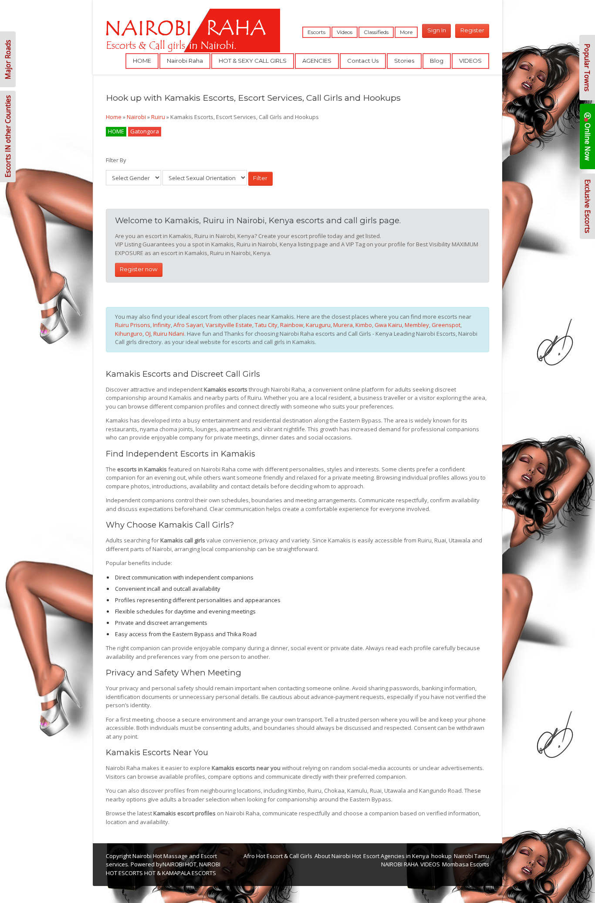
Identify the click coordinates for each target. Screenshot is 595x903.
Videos (344, 32)
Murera (343, 325)
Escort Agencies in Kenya (396, 856)
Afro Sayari (188, 325)
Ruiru (158, 117)
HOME (142, 60)
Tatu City (266, 325)
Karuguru (318, 325)
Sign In (436, 30)
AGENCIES (316, 60)
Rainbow (291, 325)
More (406, 32)
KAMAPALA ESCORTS (189, 873)
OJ (148, 333)
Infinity (162, 325)
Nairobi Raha (185, 60)
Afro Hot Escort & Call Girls (277, 856)
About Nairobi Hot (337, 856)
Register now (138, 269)
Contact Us (363, 60)
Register (472, 30)
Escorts (316, 32)
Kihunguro (128, 333)
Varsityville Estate (229, 325)
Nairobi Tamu (471, 856)
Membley (417, 325)
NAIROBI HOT (179, 864)
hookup (441, 856)
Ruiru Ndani (168, 333)
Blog (436, 60)
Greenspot (446, 325)
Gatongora (144, 131)
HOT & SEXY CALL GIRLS (253, 60)
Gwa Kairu (388, 325)
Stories (404, 60)
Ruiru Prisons (132, 325)
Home (114, 117)
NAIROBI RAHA (399, 864)
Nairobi (136, 117)
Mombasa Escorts (465, 864)
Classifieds (376, 32)
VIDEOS (470, 60)
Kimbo (363, 325)
